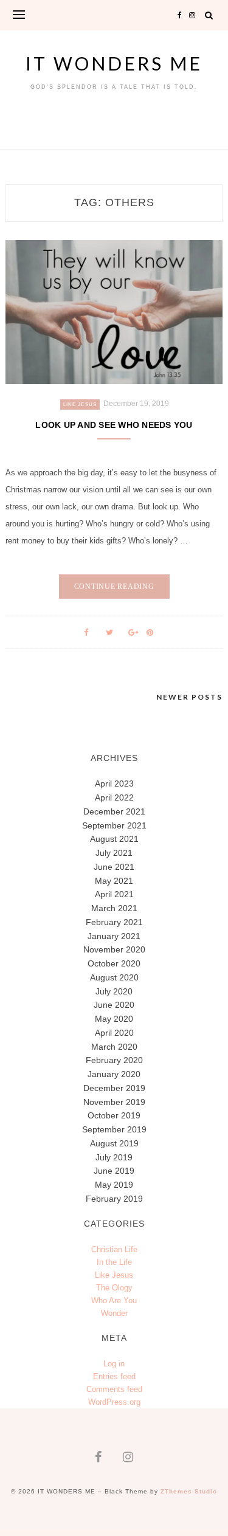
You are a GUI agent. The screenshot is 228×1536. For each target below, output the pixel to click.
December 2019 (114, 1088)
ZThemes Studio (189, 1491)
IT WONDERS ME (114, 63)
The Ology (114, 1287)
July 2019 (114, 1157)
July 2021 (114, 853)
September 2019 (114, 1129)
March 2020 (114, 1047)
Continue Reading (114, 586)
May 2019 (114, 1185)
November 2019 (114, 1102)
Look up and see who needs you (113, 425)
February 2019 (114, 1199)
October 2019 (114, 1115)
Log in (114, 1363)
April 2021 (114, 894)
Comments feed (114, 1389)
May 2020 (114, 1019)
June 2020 (114, 1005)
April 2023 (114, 783)
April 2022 (114, 797)
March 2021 (114, 908)
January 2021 (114, 936)
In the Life (114, 1262)
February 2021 (114, 922)
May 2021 (114, 881)
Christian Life (114, 1249)
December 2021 (114, 811)
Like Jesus (80, 404)
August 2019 (114, 1143)
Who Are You (114, 1300)
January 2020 (114, 1074)
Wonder (114, 1313)
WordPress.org (114, 1402)
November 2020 (114, 949)
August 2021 (114, 839)
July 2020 (114, 991)
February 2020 (114, 1060)
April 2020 (114, 1033)
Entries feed (114, 1376)
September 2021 (114, 825)
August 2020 (114, 977)
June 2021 (114, 867)
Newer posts (189, 696)
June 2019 (114, 1171)
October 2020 (114, 963)
